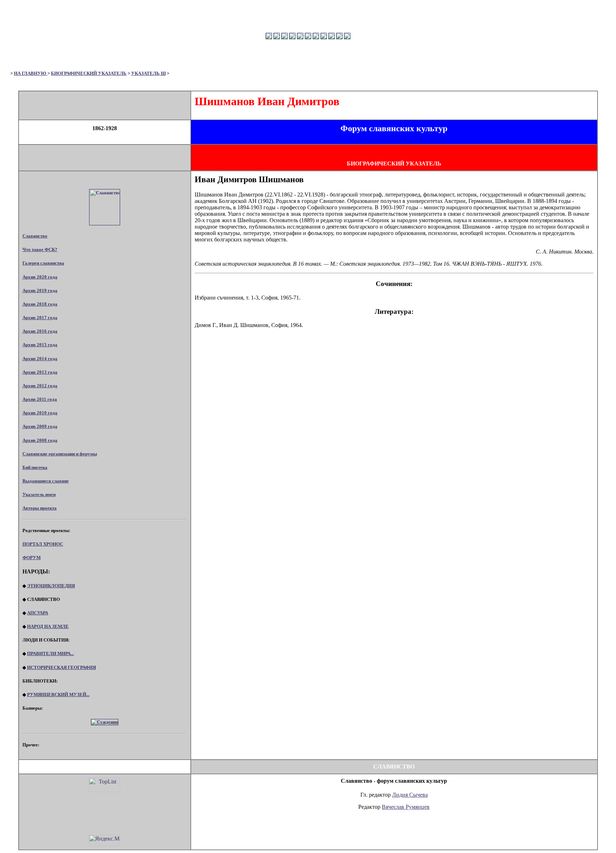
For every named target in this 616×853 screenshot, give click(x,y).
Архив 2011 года (39, 399)
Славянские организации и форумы (59, 453)
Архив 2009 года (39, 426)
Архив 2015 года (39, 344)
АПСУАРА (37, 613)
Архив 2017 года (39, 317)
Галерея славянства (43, 263)
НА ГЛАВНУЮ (30, 73)
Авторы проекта (39, 508)
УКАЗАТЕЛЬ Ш (148, 73)
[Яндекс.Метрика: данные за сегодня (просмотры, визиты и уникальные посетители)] (104, 840)
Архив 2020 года (39, 277)
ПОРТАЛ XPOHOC (42, 544)
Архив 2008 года (39, 440)
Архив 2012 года (39, 385)
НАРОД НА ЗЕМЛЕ (48, 626)
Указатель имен (39, 494)
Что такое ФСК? (39, 249)
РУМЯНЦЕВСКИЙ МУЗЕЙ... (58, 694)
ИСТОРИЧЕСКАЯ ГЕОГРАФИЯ (61, 667)
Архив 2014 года (39, 358)
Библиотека (34, 467)
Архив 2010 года (39, 412)
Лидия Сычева (410, 795)
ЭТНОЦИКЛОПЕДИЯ (51, 585)
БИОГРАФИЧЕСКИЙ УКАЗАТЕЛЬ (89, 73)
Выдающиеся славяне (45, 481)
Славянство (34, 236)
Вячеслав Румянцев (406, 807)
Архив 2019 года (39, 290)
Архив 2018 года (39, 304)
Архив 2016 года (39, 331)
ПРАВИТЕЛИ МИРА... (50, 653)
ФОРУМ (31, 557)
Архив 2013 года (39, 372)
